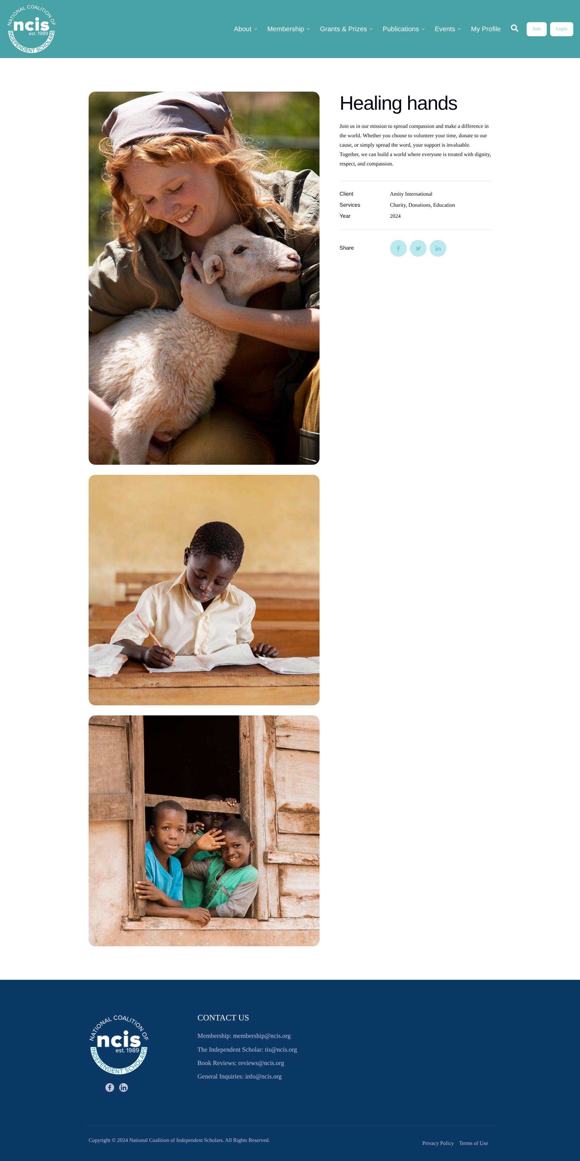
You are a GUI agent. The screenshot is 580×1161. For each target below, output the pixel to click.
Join (536, 29)
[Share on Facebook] (398, 248)
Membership (285, 29)
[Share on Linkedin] (438, 248)
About (242, 29)
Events (445, 29)
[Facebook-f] (109, 1087)
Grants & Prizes (343, 29)
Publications (401, 29)
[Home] (31, 29)
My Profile (486, 29)
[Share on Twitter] (418, 248)
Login (561, 29)
